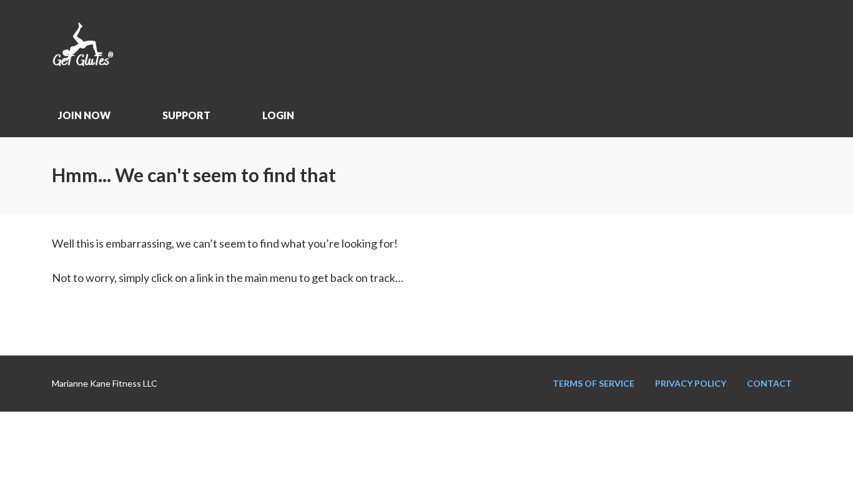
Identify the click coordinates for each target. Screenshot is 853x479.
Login (278, 115)
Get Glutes (145, 47)
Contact (769, 383)
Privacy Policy (690, 383)
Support (186, 115)
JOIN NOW (84, 115)
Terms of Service (593, 383)
